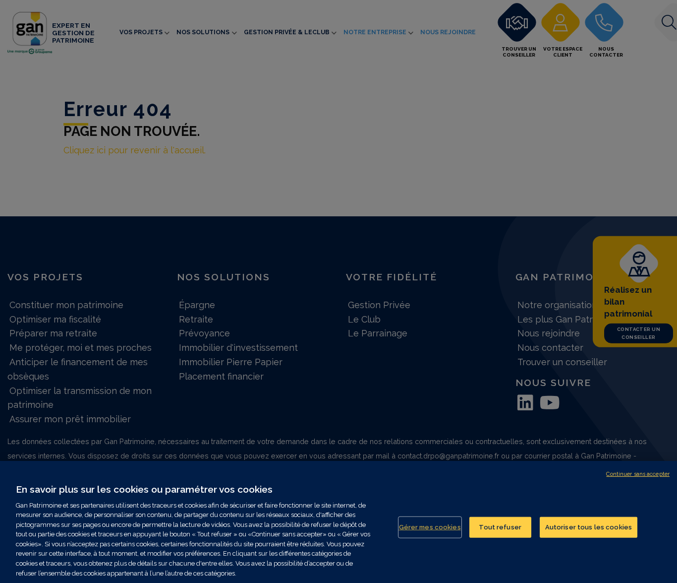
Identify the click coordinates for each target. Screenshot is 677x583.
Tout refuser (500, 527)
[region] (338, 522)
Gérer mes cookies (430, 527)
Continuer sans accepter (638, 474)
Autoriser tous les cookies (588, 527)
